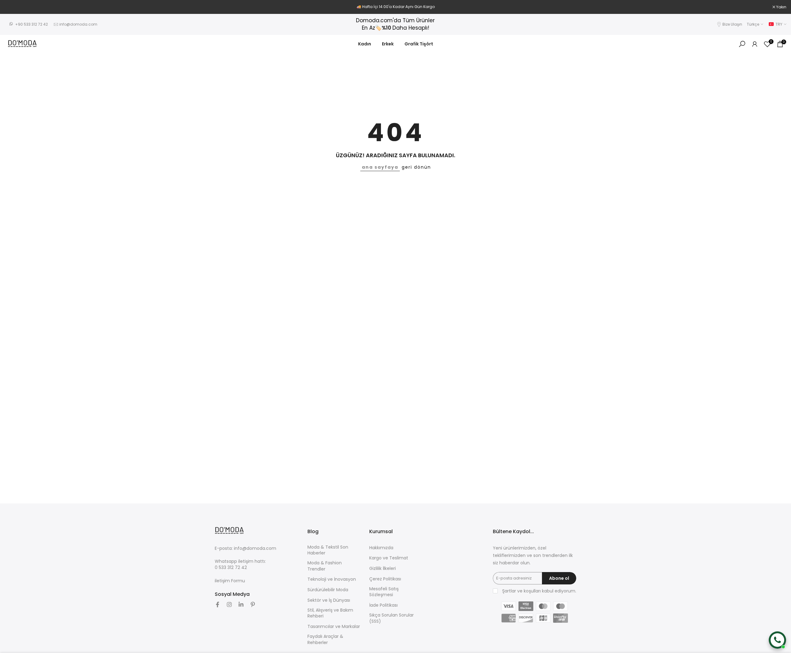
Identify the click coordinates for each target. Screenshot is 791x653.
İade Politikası (383, 605)
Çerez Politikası (385, 579)
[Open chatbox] (777, 640)
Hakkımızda (381, 548)
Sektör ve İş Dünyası (328, 600)
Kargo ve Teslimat (388, 558)
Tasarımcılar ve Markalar (333, 627)
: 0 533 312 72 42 (240, 564)
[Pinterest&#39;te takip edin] (253, 604)
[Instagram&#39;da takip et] (229, 604)
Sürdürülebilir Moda (327, 590)
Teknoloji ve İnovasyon (331, 579)
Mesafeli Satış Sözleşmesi (384, 592)
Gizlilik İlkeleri (382, 568)
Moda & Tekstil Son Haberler (327, 550)
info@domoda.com (78, 24)
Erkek (388, 44)
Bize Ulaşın (732, 24)
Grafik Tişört (418, 44)
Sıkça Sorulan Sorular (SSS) (391, 618)
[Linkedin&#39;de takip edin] (241, 604)
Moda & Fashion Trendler (324, 566)
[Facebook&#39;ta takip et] (217, 604)
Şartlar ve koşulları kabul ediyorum (538, 591)
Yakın (13, 7)
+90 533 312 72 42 (31, 24)
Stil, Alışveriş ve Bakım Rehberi (330, 613)
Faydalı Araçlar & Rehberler (325, 640)
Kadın (364, 44)
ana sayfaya (380, 167)
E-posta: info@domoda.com (245, 548)
